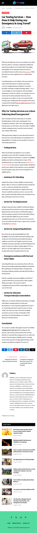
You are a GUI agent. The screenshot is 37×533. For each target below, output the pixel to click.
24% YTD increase (24, 72)
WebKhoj (9, 27)
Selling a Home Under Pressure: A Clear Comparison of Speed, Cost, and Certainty (24, 470)
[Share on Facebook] (6, 32)
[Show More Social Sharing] (33, 32)
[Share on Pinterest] (26, 32)
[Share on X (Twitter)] (16, 32)
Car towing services (24, 103)
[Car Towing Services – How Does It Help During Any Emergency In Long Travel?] (18, 47)
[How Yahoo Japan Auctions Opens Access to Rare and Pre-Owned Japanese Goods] (7, 431)
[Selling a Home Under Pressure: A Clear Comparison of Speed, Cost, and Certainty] (7, 471)
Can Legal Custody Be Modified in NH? (23, 489)
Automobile (9, 8)
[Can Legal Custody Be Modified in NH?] (7, 491)
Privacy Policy (16, 523)
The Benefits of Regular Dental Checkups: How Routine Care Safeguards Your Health (22, 500)
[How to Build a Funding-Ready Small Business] (7, 482)
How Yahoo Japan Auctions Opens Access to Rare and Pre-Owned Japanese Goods (22, 431)
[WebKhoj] (18, 3)
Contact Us (26, 523)
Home (3, 8)
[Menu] (3, 3)
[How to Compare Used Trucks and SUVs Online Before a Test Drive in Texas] (7, 452)
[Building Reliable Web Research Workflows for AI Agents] (7, 442)
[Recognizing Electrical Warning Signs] (7, 461)
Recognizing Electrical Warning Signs (23, 459)
